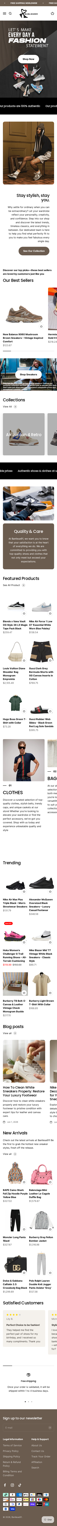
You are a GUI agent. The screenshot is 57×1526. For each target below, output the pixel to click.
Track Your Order (40, 1456)
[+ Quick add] (41, 326)
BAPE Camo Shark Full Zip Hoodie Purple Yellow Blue (15, 1194)
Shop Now (28, 59)
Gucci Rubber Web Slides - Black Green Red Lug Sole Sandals (41, 723)
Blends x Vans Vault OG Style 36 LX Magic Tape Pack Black (15, 625)
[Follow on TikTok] (20, 1485)
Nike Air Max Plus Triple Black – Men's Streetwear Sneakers (15, 903)
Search (35, 1467)
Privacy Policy (11, 1451)
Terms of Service (12, 1445)
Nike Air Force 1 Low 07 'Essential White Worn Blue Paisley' (40, 625)
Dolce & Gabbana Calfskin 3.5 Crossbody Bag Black (15, 1284)
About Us (36, 1445)
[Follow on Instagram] (12, 1485)
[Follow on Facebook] (5, 1485)
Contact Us (37, 1451)
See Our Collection (34, 250)
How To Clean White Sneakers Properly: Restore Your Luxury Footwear (24, 1091)
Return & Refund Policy (12, 1464)
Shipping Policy (11, 1456)
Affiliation (36, 1462)
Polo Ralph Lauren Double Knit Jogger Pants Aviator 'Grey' (40, 1284)
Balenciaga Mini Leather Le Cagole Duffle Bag (39, 1194)
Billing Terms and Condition (12, 1473)
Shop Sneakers (28, 374)
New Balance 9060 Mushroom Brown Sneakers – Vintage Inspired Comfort (23, 338)
